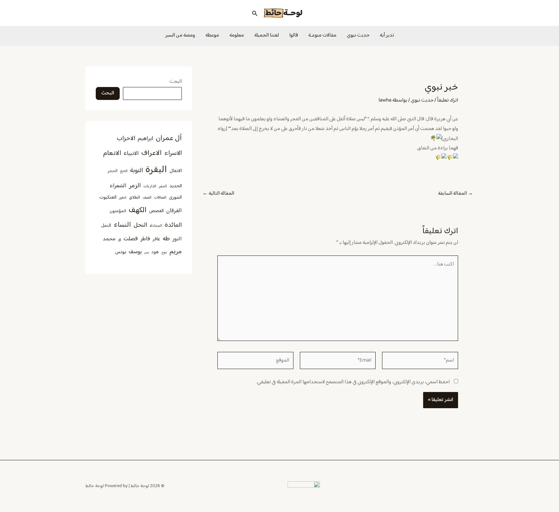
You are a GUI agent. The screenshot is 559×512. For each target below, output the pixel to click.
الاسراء (173, 153)
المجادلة (156, 226)
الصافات (160, 197)
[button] (254, 13)
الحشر (163, 186)
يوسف (135, 252)
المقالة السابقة (455, 193)
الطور (122, 198)
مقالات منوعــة (322, 35)
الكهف (138, 210)
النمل (106, 226)
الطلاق (134, 198)
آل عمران (169, 138)
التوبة (136, 170)
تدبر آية (387, 35)
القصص (156, 211)
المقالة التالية (218, 193)
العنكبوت (107, 197)
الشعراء (118, 186)
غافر (156, 239)
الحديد (176, 186)
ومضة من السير (180, 35)
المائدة (173, 225)
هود (155, 252)
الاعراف (151, 153)
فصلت (131, 239)
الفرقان (174, 211)
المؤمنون (118, 211)
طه (166, 239)
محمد (109, 239)
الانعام (112, 153)
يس (146, 252)
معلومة (236, 35)
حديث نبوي (358, 35)
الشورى (175, 197)
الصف (147, 197)
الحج (123, 171)
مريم (176, 251)
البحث (176, 81)
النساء (122, 225)
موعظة (212, 35)
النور (177, 239)
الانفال (176, 171)
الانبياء (131, 153)
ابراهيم (145, 139)
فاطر (145, 239)
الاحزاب (126, 138)
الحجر (112, 171)
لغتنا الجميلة (266, 35)
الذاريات (149, 186)
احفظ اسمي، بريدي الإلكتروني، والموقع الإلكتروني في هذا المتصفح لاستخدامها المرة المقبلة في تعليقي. (353, 382)
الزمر (135, 185)
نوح (164, 252)
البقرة (156, 170)
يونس (120, 252)
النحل (140, 225)
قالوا (293, 35)
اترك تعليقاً (447, 100)
